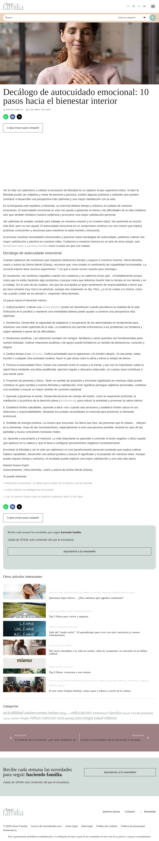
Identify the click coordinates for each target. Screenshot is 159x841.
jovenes (133, 681)
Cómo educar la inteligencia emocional (29, 489)
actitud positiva (51, 307)
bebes (53, 713)
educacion (55, 593)
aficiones (37, 353)
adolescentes (73, 593)
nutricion (48, 718)
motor (15, 718)
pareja (70, 718)
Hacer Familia (102, 593)
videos (110, 718)
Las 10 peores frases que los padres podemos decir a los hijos (44, 496)
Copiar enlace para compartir (23, 128)
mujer (24, 718)
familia (87, 593)
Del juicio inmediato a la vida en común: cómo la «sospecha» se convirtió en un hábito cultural (98, 652)
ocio (60, 718)
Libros (53, 611)
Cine (68, 714)
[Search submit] (152, 17)
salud (61, 685)
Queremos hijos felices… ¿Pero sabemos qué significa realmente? (86, 597)
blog (63, 713)
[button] (153, 6)
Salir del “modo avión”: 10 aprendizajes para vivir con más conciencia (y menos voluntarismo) (94, 634)
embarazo (100, 713)
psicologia (128, 593)
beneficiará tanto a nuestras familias (25, 245)
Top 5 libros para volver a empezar (68, 616)
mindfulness (67, 400)
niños (115, 593)
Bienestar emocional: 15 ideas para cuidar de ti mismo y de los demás (48, 483)
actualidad (13, 712)
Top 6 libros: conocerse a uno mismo (70, 672)
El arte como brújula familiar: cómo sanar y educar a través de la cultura (90, 690)
